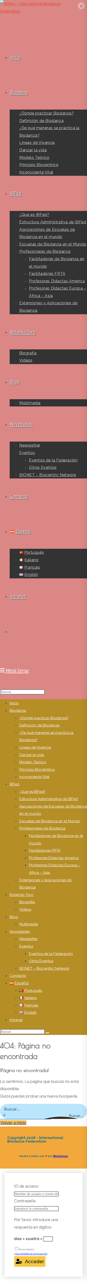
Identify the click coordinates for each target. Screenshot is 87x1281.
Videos (25, 909)
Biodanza (18, 710)
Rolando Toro (21, 895)
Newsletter (28, 939)
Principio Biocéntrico (37, 769)
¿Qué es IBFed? (32, 792)
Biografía (27, 902)
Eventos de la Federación (51, 954)
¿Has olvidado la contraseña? (30, 1253)
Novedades (20, 931)
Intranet (16, 1020)
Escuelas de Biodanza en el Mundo (49, 821)
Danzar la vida (31, 755)
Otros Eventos (41, 961)
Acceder (33, 1261)
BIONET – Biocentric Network (44, 968)
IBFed (14, 784)
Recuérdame (26, 1249)
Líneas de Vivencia (35, 747)
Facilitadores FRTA (44, 850)
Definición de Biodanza (39, 725)
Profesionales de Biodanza (42, 828)
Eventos (26, 946)
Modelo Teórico (32, 762)
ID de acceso (26, 1186)
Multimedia (28, 924)
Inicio (14, 703)
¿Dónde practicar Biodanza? (43, 718)
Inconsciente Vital (34, 777)
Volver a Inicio (13, 1122)
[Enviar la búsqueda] (47, 1032)
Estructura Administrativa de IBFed (48, 799)
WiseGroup (60, 1156)
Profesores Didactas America (54, 858)
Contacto (18, 976)
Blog (14, 917)
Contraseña (25, 1200)
